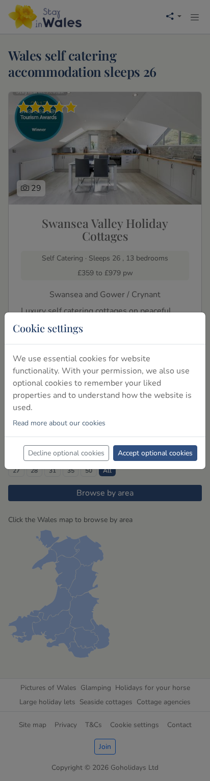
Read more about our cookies (59, 423)
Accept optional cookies (155, 453)
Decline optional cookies (66, 453)
